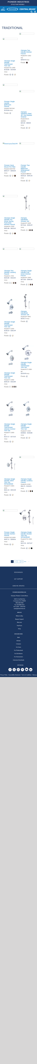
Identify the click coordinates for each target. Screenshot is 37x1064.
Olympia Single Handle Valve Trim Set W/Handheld (9, 481)
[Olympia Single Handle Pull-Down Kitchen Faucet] (26, 255)
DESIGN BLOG (18, 572)
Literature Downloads (18, 660)
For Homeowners (18, 656)
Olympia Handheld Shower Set (25, 219)
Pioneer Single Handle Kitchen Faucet (9, 533)
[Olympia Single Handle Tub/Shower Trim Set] (10, 45)
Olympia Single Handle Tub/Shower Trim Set (9, 63)
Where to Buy (19, 616)
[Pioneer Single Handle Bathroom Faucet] (10, 91)
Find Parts (19, 625)
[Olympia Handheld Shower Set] (26, 202)
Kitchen (18, 640)
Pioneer (18, 595)
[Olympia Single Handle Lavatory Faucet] (26, 463)
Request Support (19, 619)
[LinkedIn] (30, 669)
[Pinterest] (22, 669)
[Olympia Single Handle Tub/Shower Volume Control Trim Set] (10, 408)
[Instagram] (18, 669)
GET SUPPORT (18, 579)
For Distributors (18, 653)
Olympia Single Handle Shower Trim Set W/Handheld (26, 534)
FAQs (19, 628)
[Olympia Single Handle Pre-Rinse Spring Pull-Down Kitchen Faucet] (10, 202)
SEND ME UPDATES (19, 586)
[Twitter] (14, 669)
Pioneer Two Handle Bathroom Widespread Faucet (25, 168)
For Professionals (18, 650)
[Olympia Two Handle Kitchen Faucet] (26, 40)
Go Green (18, 647)
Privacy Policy (4, 675)
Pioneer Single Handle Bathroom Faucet (9, 104)
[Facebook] (10, 669)
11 (22, 561)
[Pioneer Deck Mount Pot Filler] (10, 150)
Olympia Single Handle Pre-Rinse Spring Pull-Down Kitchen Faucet (9, 221)
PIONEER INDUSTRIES (18, 2)
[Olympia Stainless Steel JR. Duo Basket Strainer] (26, 96)
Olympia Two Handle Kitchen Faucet (26, 52)
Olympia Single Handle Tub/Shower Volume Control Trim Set (9, 427)
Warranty (19, 622)
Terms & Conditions (26, 675)
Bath (18, 637)
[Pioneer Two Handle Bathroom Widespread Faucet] (26, 150)
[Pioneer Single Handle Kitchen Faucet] (10, 517)
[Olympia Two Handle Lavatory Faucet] (10, 255)
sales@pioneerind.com (19, 608)
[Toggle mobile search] (31, 12)
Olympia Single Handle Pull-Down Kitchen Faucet (26, 273)
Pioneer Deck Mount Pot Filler (9, 166)
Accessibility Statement (14, 675)
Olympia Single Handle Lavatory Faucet (27, 480)
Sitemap (34, 675)
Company (18, 644)
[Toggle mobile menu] (35, 12)
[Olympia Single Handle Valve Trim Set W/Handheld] (10, 463)
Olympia (13, 595)
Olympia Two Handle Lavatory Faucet (10, 272)
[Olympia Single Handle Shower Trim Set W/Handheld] (26, 517)
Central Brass (24, 595)
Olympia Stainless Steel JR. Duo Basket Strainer (26, 114)
